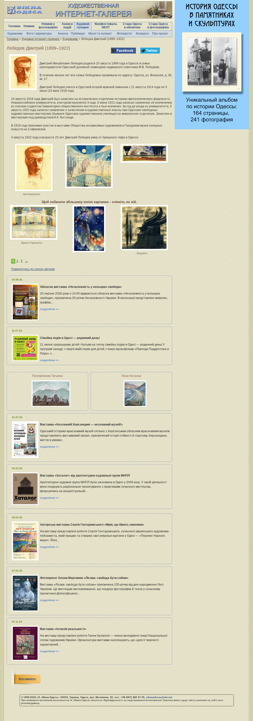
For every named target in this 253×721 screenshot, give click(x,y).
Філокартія (124, 33)
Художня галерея (82, 25)
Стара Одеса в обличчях (132, 25)
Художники (14, 33)
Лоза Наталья (131, 376)
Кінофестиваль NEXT (106, 25)
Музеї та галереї (99, 33)
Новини (28, 26)
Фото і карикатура (39, 33)
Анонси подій (67, 25)
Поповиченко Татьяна (47, 376)
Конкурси (142, 33)
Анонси (63, 33)
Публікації (78, 33)
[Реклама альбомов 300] (212, 128)
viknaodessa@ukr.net (159, 697)
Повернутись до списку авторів (33, 269)
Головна (14, 26)
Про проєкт (160, 33)
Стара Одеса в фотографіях (158, 25)
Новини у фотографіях (48, 25)
